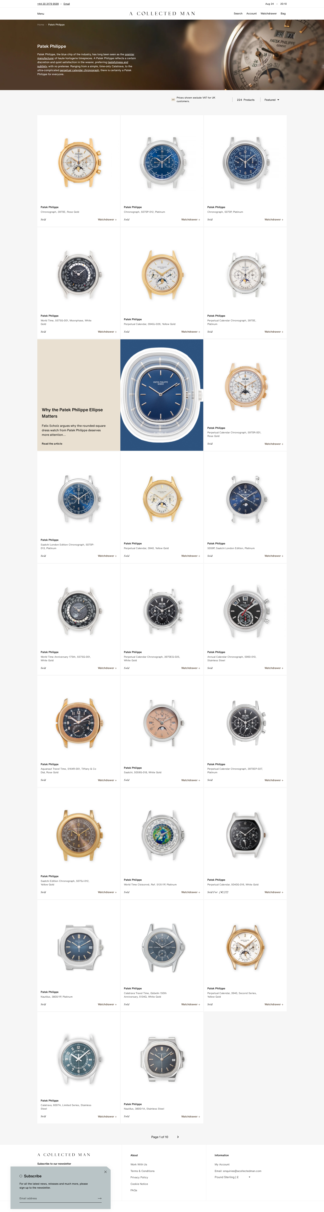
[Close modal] (105, 1172)
